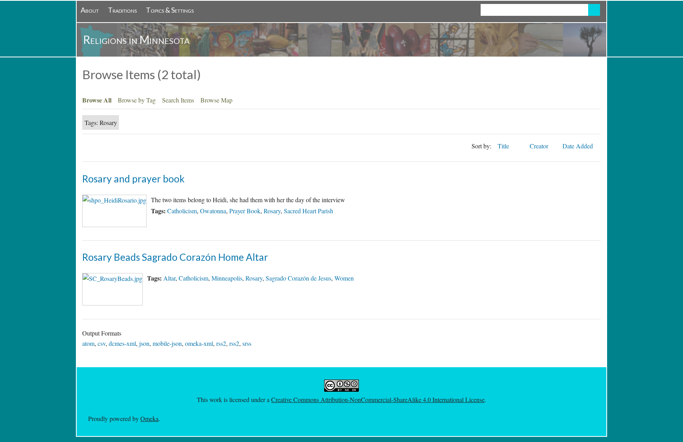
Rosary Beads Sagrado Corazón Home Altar (175, 257)
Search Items (178, 100)
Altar (169, 278)
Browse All (96, 99)
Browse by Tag (137, 100)
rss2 (221, 343)
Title (504, 146)
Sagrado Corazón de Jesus (298, 278)
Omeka (149, 418)
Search (594, 10)
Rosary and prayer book (133, 178)
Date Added (578, 146)
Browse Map (216, 100)
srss (246, 343)
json (144, 343)
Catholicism (182, 211)
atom (88, 343)
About (90, 10)
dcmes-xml (122, 343)
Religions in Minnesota (136, 39)
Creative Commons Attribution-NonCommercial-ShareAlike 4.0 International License (378, 399)
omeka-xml (199, 343)
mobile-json (167, 343)
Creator (540, 146)
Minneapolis (226, 278)
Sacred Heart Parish (308, 211)
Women (344, 278)
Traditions (122, 10)
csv (102, 343)
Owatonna (213, 211)
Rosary (272, 211)
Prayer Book (244, 211)
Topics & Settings (170, 10)
